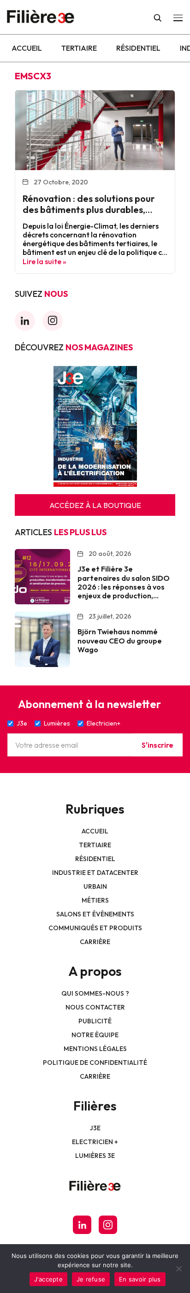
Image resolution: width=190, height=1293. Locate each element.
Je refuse (91, 1279)
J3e (95, 1128)
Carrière (95, 942)
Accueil (27, 48)
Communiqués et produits (95, 928)
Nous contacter (95, 1007)
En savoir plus (140, 1279)
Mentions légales (95, 1049)
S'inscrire (157, 745)
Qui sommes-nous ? (95, 993)
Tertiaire (79, 48)
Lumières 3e (95, 1155)
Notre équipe (95, 1035)
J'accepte (48, 1279)
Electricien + (95, 1142)
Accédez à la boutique (95, 505)
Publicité (95, 1021)
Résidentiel (138, 48)
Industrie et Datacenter (95, 872)
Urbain (95, 886)
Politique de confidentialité (95, 1062)
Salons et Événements (95, 914)
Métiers (95, 900)
